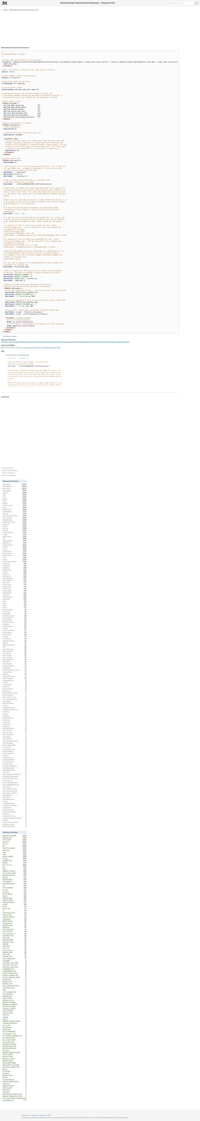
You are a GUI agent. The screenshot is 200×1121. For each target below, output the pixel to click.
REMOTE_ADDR (14, 900)
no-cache (14, 892)
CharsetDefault (14, 672)
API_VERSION (14, 1027)
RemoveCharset (14, 695)
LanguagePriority (14, 680)
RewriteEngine (102, 342)
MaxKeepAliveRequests (14, 776)
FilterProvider (14, 584)
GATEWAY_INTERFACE (14, 1023)
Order (60, 342)
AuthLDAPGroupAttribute (14, 822)
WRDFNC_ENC (14, 996)
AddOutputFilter (14, 597)
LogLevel (14, 755)
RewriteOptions (14, 580)
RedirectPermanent (14, 645)
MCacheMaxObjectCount (14, 785)
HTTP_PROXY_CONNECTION (14, 1036)
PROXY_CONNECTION (14, 973)
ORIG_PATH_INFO (14, 1086)
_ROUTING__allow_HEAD (14, 963)
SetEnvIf (14, 547)
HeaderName (14, 639)
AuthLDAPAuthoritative (14, 789)
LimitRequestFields (14, 803)
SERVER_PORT (14, 861)
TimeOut (14, 637)
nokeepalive (14, 919)
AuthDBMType (14, 795)
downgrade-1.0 (14, 923)
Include (14, 534)
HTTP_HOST (9, 348)
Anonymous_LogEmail (14, 793)
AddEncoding (14, 536)
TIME (14, 854)
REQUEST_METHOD (14, 875)
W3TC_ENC (14, 908)
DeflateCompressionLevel (14, 670)
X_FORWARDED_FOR (14, 971)
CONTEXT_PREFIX (14, 917)
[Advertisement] (100, 28)
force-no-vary (14, 865)
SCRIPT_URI (14, 1029)
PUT (14, 886)
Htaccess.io (26, 1115)
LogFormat (14, 722)
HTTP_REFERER (14, 888)
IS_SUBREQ (14, 961)
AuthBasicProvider (14, 641)
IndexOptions (14, 614)
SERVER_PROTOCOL (14, 1048)
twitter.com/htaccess (9, 475)
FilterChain (14, 582)
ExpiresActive (33, 342)
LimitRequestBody (14, 630)
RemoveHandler (14, 609)
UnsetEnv (14, 705)
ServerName (14, 653)
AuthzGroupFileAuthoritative (14, 774)
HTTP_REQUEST (14, 994)
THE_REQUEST (14, 881)
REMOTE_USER (14, 925)
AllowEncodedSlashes (14, 766)
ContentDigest (14, 684)
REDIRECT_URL (14, 984)
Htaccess (35, 1115)
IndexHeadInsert (14, 689)
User (14, 539)
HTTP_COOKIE (14, 894)
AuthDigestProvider (14, 707)
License (14, 336)
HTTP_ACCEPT (14, 931)
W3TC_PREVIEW (14, 929)
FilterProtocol (14, 586)
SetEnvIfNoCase (14, 532)
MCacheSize (14, 787)
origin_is (14, 1019)
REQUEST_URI (55, 348)
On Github (6, 336)
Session (14, 572)
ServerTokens (14, 551)
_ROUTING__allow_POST (14, 967)
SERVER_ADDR (14, 879)
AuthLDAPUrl (14, 724)
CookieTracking (14, 757)
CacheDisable (14, 730)
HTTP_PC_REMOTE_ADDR (14, 977)
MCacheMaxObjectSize (14, 782)
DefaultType (14, 691)
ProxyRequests (14, 780)
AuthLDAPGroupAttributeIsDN (14, 818)
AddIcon (14, 643)
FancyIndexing (14, 618)
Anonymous (14, 612)
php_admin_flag (14, 732)
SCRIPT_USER (14, 1088)
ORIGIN (14, 863)
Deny (6, 342)
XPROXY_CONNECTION (14, 975)
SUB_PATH (14, 1092)
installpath (14, 1073)
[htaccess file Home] (4, 3)
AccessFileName (14, 762)
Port (14, 557)
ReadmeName (14, 632)
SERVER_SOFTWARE (14, 1044)
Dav (14, 647)
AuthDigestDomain (14, 760)
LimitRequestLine (14, 810)
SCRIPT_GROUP (14, 1054)
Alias (14, 601)
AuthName (14, 568)
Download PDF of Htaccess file (17, 355)
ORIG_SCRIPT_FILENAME (14, 1065)
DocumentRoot (14, 657)
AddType (14, 514)
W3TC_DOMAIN (14, 1011)
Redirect (77, 342)
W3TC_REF (14, 954)
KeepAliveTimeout (14, 824)
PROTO (14, 896)
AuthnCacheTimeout (14, 816)
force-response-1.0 (14, 934)
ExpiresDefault (42, 342)
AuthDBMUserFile (14, 768)
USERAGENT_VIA (14, 969)
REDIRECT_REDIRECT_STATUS (14, 1096)
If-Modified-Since (14, 942)
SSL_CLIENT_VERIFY (14, 1040)
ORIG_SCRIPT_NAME (14, 1063)
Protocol (14, 628)
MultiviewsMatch (14, 751)
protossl (30, 348)
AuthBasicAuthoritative (14, 709)
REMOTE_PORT (14, 1075)
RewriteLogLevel (14, 718)
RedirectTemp (14, 570)
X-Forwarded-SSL (14, 1079)
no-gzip (23, 348)
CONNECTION (14, 956)
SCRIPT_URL (14, 979)
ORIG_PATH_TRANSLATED (14, 1067)
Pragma (14, 890)
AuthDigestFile (14, 739)
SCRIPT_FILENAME (14, 848)
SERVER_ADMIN (14, 940)
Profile (14, 906)
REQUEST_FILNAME (14, 1002)
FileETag (14, 528)
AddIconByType (14, 678)
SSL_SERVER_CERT (14, 1038)
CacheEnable (14, 807)
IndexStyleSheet (14, 659)
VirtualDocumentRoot (123, 342)
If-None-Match (14, 950)
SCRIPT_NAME (14, 998)
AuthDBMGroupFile (14, 770)
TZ (14, 911)
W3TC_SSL (14, 938)
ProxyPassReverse (14, 749)
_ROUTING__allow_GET (14, 965)
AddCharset (14, 543)
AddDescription (14, 651)
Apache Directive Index (9, 470)
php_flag (64, 342)
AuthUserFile (14, 576)
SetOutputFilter (14, 541)
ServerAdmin (14, 737)
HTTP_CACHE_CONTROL (14, 986)
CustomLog (14, 720)
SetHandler (14, 599)
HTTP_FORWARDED (14, 1032)
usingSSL (14, 1017)
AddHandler (14, 566)
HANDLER (14, 927)
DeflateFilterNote (14, 703)
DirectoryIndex (13, 342)
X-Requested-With (14, 902)
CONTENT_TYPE (14, 936)
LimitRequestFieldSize (14, 805)
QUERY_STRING (14, 856)
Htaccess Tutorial (7, 468)
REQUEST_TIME (14, 1057)
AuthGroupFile (14, 593)
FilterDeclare (14, 589)
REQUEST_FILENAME (41, 348)
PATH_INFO (14, 946)
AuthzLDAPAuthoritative (14, 741)
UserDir (14, 682)
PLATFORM (14, 1071)
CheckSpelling (14, 664)
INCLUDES (14, 850)
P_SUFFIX (14, 1015)
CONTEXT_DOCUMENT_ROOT (14, 1094)
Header (50, 342)
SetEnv (14, 559)
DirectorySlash (14, 620)
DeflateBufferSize (14, 799)
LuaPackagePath (14, 753)
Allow (5, 10)
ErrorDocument (23, 342)
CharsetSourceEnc (14, 676)
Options (55, 342)
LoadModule (14, 668)
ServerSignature (14, 578)
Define (14, 607)
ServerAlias (14, 772)
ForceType (14, 595)
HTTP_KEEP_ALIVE (14, 988)
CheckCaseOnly (14, 735)
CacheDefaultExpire (14, 812)
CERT (14, 990)
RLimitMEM (14, 797)
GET (14, 867)
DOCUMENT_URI (13, 1100)
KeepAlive (14, 624)
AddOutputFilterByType (14, 516)
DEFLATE (14, 842)
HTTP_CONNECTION (14, 992)
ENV (2, 348)
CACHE (14, 904)
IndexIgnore (14, 564)
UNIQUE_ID (14, 1084)
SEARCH (14, 944)
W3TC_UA (14, 948)
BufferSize (14, 814)
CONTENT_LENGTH (14, 1009)
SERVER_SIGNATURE (14, 1046)
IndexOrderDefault (14, 666)
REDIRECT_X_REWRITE (14, 1004)
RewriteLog (14, 726)
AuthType (14, 574)
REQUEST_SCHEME (14, 1006)
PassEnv (14, 714)
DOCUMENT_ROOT (14, 883)
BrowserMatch (14, 553)
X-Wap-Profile (14, 915)
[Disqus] (90, 429)
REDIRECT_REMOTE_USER (14, 1052)
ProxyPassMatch (14, 743)
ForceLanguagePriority (14, 699)
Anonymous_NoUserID (14, 791)
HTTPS (17, 348)
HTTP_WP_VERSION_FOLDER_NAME (14, 1098)
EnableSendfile (14, 764)
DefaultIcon (14, 662)
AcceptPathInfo (14, 626)
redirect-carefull (14, 1013)
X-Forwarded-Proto (14, 913)
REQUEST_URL (14, 981)
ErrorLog (14, 801)
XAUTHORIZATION (14, 959)
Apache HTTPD (45, 1115)
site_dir (14, 1069)
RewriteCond (93, 342)
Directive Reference (8, 473)
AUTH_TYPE (14, 1025)
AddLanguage (14, 655)
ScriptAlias (14, 716)
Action (14, 603)
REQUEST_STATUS (14, 1059)
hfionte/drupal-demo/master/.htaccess (23, 10)
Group (14, 605)
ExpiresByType (14, 520)
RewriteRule (111, 342)
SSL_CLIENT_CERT (14, 1042)
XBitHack (14, 674)
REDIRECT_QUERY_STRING (14, 1021)
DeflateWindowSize (14, 826)
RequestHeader (14, 545)
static (14, 852)
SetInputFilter (14, 747)
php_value (71, 342)
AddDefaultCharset (14, 522)
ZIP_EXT (14, 1077)
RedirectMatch (14, 555)
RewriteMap (14, 701)
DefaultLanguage (14, 622)
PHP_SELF (14, 1050)
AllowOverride (14, 591)
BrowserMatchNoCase (14, 693)
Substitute (14, 687)
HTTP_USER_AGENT (14, 873)
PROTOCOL (14, 1090)
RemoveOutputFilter (14, 745)
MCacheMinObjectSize (14, 778)
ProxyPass (14, 712)
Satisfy (14, 549)
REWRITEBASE (14, 921)
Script (14, 507)
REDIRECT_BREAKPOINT (14, 1082)
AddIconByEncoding (14, 697)
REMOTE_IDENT (14, 1061)
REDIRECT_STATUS (14, 871)
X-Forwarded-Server (14, 1034)
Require (14, 526)
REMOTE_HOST (14, 952)
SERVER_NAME (14, 898)
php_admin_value (14, 649)
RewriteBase (84, 342)
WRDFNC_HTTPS (14, 1000)
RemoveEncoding (14, 728)
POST (14, 869)
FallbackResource (14, 616)
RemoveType (14, 634)
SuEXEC (14, 820)
